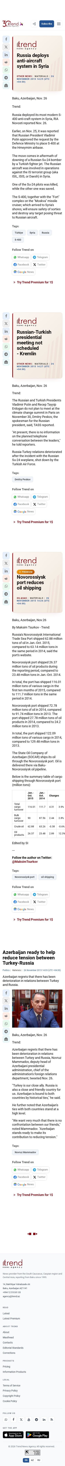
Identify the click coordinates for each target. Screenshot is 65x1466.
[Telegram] (36, 1419)
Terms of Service (11, 1385)
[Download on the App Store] (13, 1434)
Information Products (14, 1371)
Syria (32, 232)
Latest (6, 1313)
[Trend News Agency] (12, 1263)
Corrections (9, 1352)
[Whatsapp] (6, 1419)
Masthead (8, 1337)
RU (38, 1460)
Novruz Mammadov (25, 1152)
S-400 (18, 239)
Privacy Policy (10, 1390)
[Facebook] (13, 1419)
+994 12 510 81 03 (12, 1292)
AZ (32, 1460)
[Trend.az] (13, 24)
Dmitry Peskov (23, 479)
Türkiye (19, 232)
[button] (6, 39)
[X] (21, 1419)
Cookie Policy (10, 1401)
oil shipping (47, 877)
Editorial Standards (13, 1347)
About (6, 1332)
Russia (45, 232)
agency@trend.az (11, 1296)
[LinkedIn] (44, 1419)
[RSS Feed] (52, 1419)
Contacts (8, 1342)
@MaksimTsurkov (25, 861)
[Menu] (58, 23)
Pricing (6, 1366)
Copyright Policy (11, 1395)
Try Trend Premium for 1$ (34, 282)
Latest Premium (11, 1318)
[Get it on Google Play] (37, 1434)
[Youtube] (29, 1419)
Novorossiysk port (24, 877)
